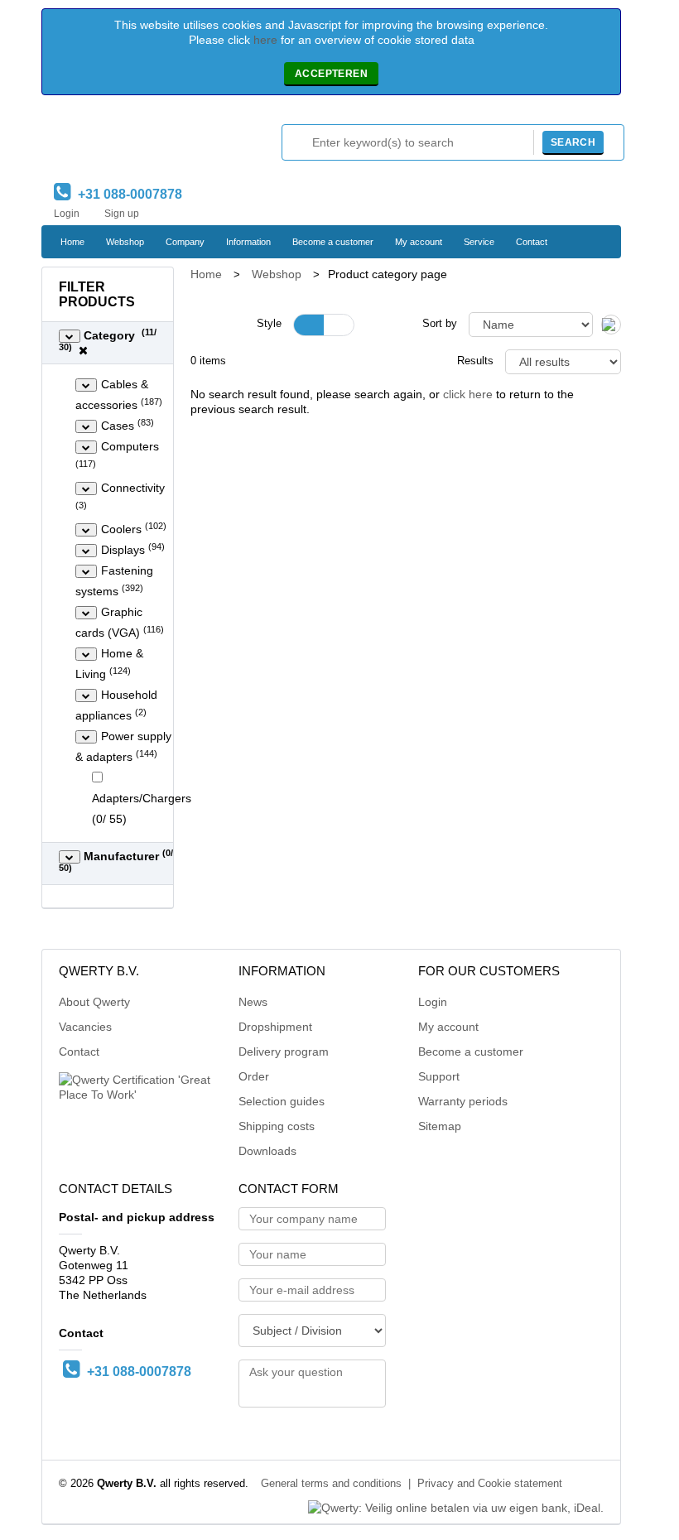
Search (573, 142)
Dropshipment (275, 1026)
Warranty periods (463, 1101)
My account (418, 242)
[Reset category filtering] (83, 350)
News (252, 1001)
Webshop (125, 242)
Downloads (267, 1150)
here (265, 39)
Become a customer (332, 242)
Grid (309, 325)
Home (72, 242)
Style (269, 324)
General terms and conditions (331, 1483)
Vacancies (85, 1026)
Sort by (439, 324)
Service (479, 242)
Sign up (121, 213)
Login (66, 213)
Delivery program (283, 1051)
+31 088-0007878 (126, 194)
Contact (531, 242)
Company (185, 242)
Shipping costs (276, 1126)
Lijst (339, 325)
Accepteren (331, 73)
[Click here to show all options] (69, 336)
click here (468, 394)
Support (439, 1076)
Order (253, 1076)
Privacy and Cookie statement (489, 1483)
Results (475, 361)
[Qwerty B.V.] (124, 143)
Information (248, 242)
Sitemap (439, 1126)
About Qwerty (94, 1001)
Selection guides (281, 1101)
